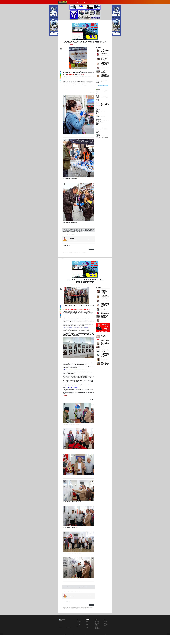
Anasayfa (60, 20)
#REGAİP (64, 234)
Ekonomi (87, 2)
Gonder (92, 249)
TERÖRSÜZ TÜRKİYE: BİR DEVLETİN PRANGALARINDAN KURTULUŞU (105, 116)
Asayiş (95, 2)
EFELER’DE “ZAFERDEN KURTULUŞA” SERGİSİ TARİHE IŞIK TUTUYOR (105, 50)
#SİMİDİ (70, 234)
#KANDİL (67, 234)
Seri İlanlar (96, 626)
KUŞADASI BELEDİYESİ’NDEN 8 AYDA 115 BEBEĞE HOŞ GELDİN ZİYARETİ (105, 68)
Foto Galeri (79, 619)
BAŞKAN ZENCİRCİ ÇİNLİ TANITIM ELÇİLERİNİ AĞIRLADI (104, 81)
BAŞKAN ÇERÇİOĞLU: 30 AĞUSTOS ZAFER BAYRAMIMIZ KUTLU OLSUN (105, 54)
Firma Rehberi (97, 627)
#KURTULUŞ (67, 591)
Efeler (64, 311)
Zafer (88, 324)
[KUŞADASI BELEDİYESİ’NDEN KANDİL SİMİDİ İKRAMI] (77, 57)
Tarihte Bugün (97, 624)
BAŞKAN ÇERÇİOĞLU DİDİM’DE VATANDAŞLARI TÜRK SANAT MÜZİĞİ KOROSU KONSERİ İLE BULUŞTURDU (104, 59)
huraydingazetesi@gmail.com (73, 596)
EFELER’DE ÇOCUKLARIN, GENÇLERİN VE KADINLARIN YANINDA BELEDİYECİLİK (105, 137)
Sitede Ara (105, 621)
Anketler (105, 622)
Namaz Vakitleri (97, 623)
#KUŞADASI (73, 234)
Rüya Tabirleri (106, 624)
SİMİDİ (79, 74)
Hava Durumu (97, 621)
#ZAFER (64, 591)
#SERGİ (78, 591)
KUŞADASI (65, 74)
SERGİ (64, 387)
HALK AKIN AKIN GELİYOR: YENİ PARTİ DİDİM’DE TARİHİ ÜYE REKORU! (105, 104)
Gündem (81, 2)
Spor (92, 2)
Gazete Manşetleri (97, 628)
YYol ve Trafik (97, 622)
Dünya (84, 2)
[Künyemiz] (77, 626)
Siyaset (78, 2)
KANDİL (76, 74)
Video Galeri (79, 621)
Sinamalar (96, 625)
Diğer (98, 2)
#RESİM (75, 591)
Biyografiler (105, 623)
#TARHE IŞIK (71, 591)
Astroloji (105, 625)
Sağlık (90, 2)
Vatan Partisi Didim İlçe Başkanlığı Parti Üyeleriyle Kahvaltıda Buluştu (104, 71)
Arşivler (79, 624)
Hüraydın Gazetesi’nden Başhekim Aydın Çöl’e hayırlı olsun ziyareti (105, 111)
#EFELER (81, 591)
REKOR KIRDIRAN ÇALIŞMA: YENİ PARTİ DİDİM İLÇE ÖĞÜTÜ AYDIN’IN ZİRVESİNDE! (105, 97)
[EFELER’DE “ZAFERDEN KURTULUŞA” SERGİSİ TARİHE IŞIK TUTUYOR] (77, 295)
